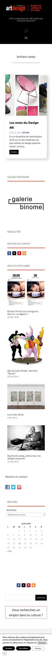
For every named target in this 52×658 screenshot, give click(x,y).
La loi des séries (15, 414)
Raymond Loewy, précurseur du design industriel (24, 457)
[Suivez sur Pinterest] (19, 253)
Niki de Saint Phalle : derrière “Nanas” (22, 372)
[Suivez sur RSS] (24, 253)
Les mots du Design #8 (24, 125)
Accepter (8, 648)
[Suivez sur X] (14, 253)
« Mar (9, 551)
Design (25, 132)
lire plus (14, 152)
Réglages (42, 643)
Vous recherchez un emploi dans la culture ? (26, 612)
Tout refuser (23, 648)
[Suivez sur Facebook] (9, 253)
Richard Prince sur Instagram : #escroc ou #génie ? (23, 313)
